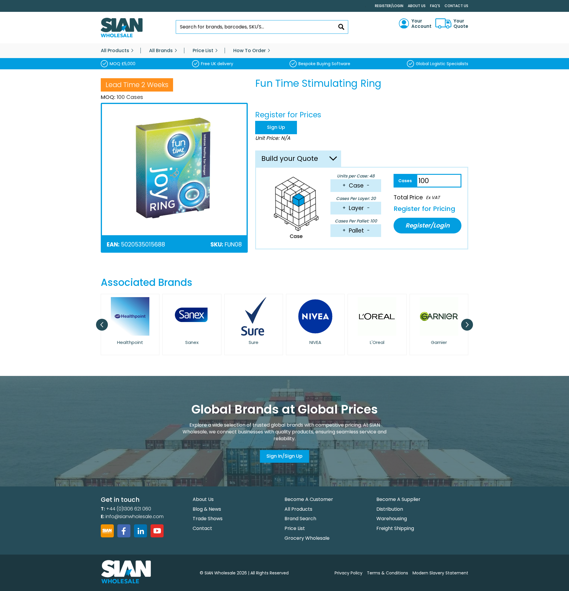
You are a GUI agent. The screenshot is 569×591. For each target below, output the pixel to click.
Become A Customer (308, 499)
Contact (202, 528)
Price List (294, 528)
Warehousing (391, 518)
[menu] (284, 50)
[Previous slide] (102, 325)
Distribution (389, 509)
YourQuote (460, 23)
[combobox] (262, 27)
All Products (298, 509)
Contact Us (456, 5)
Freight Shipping (395, 528)
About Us (417, 5)
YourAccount (421, 23)
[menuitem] (115, 50)
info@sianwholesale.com (135, 516)
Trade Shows (208, 518)
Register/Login (389, 5)
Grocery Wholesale (307, 538)
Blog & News (207, 509)
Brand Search (300, 518)
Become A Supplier (398, 499)
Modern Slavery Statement (440, 573)
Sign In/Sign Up (284, 456)
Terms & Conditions (387, 573)
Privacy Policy (348, 573)
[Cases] (405, 181)
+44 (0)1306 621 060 (128, 508)
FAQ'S (435, 5)
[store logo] (122, 28)
